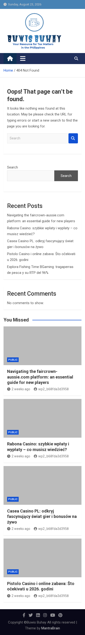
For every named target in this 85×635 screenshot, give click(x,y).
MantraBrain (50, 628)
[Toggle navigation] (23, 58)
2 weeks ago (21, 389)
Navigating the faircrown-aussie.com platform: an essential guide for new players (40, 377)
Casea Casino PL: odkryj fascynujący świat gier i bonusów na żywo (42, 516)
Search (73, 138)
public (12, 359)
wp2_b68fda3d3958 (53, 389)
